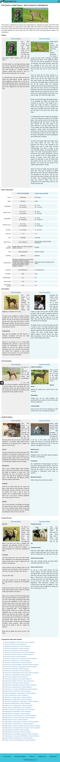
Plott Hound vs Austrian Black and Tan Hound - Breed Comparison (21, 672)
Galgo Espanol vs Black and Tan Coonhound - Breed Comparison (21, 721)
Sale (19, 38)
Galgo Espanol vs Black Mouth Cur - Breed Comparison (18, 723)
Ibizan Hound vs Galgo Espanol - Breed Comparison (18, 707)
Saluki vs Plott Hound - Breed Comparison (15, 644)
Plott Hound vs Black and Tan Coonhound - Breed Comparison (20, 658)
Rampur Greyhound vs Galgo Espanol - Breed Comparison (19, 709)
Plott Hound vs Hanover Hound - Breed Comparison (17, 679)
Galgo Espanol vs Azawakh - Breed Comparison (16, 729)
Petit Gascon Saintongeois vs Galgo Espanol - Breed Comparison (21, 701)
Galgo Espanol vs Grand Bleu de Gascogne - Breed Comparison (21, 734)
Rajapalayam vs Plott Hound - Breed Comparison (17, 646)
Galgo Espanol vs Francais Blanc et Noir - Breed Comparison (20, 715)
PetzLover (32, 756)
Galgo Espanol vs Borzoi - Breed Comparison (16, 719)
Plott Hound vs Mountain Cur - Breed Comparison (17, 660)
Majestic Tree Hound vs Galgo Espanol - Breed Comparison (19, 740)
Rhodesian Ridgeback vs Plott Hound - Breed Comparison (19, 642)
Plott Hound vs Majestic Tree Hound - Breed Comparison (19, 681)
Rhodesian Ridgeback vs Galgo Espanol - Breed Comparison (20, 693)
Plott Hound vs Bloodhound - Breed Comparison (16, 648)
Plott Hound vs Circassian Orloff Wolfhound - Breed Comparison (21, 689)
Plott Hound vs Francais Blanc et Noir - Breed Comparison (19, 652)
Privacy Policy (7, 756)
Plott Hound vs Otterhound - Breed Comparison (16, 668)
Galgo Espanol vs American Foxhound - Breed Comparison (19, 717)
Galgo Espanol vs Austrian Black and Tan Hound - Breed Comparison (22, 727)
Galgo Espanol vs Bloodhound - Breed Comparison (17, 711)
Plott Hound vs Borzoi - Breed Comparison (15, 656)
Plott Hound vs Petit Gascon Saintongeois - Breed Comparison (20, 666)
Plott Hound (14, 38)
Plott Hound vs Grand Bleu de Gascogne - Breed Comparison (20, 685)
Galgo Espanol (42, 38)
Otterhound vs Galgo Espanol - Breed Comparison (17, 703)
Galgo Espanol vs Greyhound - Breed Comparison (17, 713)
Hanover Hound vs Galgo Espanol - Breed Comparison (18, 738)
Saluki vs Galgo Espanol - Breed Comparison (16, 695)
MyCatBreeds (53, 756)
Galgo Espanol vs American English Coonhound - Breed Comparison (22, 725)
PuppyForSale (42, 756)
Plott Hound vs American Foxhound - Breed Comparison (19, 654)
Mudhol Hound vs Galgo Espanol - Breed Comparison (18, 705)
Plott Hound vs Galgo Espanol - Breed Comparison (17, 674)
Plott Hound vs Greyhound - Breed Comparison (16, 650)
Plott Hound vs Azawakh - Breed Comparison (16, 676)
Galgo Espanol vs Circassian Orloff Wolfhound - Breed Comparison (21, 736)
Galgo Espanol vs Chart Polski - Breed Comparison (17, 732)
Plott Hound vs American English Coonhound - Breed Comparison (21, 664)
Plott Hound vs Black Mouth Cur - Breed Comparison (18, 662)
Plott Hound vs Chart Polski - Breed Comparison (16, 683)
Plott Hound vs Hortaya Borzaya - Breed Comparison (18, 687)
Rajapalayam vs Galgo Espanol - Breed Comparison (18, 699)
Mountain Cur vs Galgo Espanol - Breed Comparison (18, 697)
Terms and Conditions (20, 756)
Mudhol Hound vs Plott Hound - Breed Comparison (17, 691)
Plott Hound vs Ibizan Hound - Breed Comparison (17, 670)
